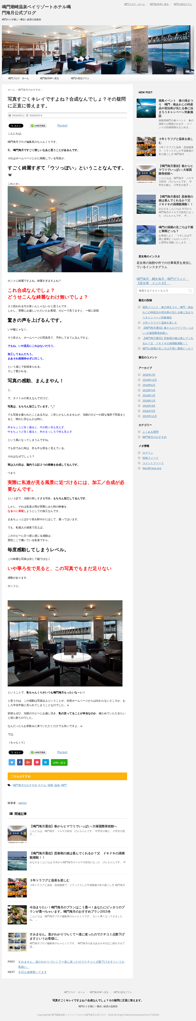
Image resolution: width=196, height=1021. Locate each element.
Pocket (62, 125)
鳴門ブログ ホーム (134, 4)
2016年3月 (148, 411)
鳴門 (64, 785)
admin (22, 803)
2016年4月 (148, 406)
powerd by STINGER (147, 1014)
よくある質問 (150, 432)
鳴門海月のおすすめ (25, 785)
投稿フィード (150, 458)
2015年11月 (149, 416)
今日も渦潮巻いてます (32, 972)
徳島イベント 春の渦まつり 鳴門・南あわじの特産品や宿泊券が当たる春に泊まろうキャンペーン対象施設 (176, 108)
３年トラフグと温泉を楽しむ (49, 880)
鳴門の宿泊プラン (183, 4)
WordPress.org (151, 468)
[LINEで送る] (38, 126)
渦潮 (50, 785)
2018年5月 (148, 390)
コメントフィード (153, 463)
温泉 (57, 785)
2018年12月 (149, 380)
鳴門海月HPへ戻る (159, 4)
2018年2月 (148, 395)
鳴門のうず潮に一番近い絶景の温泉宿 (98, 1006)
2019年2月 (148, 374)
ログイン (147, 452)
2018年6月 (148, 385)
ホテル (42, 785)
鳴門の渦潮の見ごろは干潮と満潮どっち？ (176, 229)
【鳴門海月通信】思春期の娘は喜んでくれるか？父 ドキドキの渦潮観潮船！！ (176, 200)
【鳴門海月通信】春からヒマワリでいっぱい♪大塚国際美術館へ (73, 826)
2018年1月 (148, 400)
